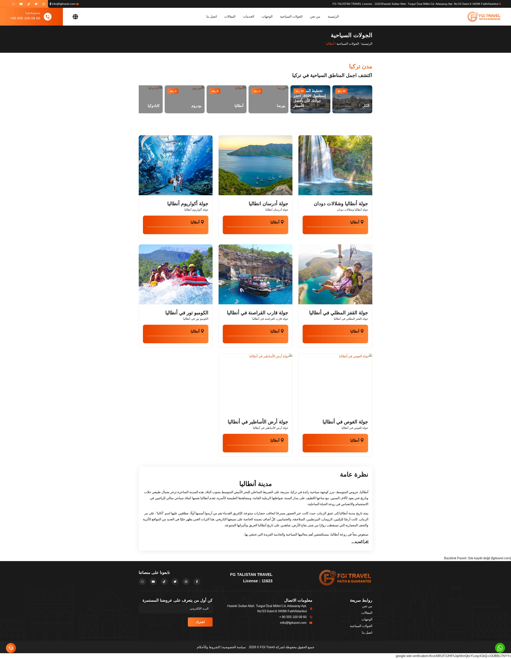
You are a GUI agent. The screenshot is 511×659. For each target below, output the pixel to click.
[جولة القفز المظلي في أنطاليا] (335, 274)
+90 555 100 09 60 (25, 18)
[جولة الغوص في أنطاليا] (335, 383)
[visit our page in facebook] (50, 4)
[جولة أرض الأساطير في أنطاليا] (255, 383)
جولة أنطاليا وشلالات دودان (341, 203)
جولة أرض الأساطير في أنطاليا (258, 421)
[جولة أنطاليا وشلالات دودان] (335, 165)
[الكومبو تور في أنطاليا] (176, 274)
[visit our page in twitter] (36, 4)
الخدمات (248, 16)
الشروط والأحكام (208, 647)
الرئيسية (333, 16)
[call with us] (500, 647)
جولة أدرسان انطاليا (268, 203)
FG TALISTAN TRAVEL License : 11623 (357, 3)
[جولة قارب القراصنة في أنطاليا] (255, 274)
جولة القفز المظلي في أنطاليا (338, 312)
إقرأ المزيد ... (360, 541)
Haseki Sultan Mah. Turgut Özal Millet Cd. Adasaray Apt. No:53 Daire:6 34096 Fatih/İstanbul (440, 3)
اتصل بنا (211, 16)
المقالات (229, 16)
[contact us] (11, 648)
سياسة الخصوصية (234, 647)
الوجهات (267, 16)
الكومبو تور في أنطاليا (186, 312)
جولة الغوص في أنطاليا (345, 421)
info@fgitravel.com (63, 3)
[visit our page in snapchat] (13, 4)
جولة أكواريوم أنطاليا (187, 203)
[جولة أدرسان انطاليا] (255, 165)
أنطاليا (354, 222)
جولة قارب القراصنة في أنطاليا (257, 312)
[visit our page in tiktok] (29, 4)
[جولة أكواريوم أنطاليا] (176, 165)
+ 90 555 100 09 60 (293, 617)
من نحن (315, 16)
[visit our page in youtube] (21, 4)
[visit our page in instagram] (43, 4)
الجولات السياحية (291, 16)
